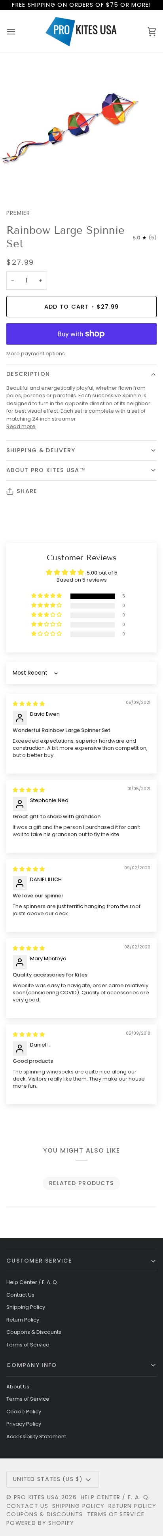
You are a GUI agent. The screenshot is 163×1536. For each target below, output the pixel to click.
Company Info (31, 1365)
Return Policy (22, 1320)
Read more (21, 426)
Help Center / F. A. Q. (32, 1282)
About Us (17, 1386)
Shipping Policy (25, 1307)
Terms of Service (27, 1344)
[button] (47, 596)
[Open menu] (18, 31)
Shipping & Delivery (41, 450)
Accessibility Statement (36, 1436)
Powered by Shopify (40, 1523)
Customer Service (39, 1261)
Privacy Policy (23, 1424)
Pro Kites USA (36, 1497)
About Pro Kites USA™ (45, 470)
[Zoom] (15, 182)
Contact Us (20, 1295)
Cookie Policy (23, 1411)
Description (28, 374)
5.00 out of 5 (102, 572)
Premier (18, 213)
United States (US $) (48, 1479)
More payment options (35, 353)
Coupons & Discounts (33, 1332)
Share (27, 491)
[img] (29, 703)
